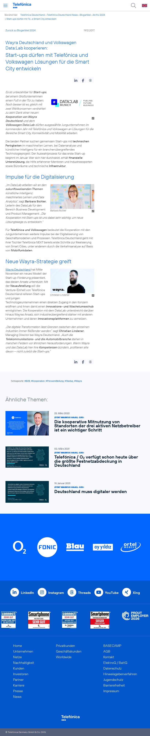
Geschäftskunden (68, 651)
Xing (136, 593)
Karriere (18, 685)
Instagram (56, 593)
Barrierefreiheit (114, 685)
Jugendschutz (113, 680)
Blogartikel (85, 14)
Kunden (18, 668)
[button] (76, 80)
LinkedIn (27, 593)
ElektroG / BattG (115, 663)
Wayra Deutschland (18, 269)
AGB (106, 651)
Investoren (20, 674)
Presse (18, 691)
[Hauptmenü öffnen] (5, 5)
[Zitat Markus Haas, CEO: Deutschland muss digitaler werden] (73, 492)
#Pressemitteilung (55, 381)
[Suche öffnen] (133, 5)
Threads (84, 593)
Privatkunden (65, 646)
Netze (17, 657)
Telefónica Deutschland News (62, 14)
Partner (18, 680)
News (17, 697)
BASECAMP (112, 646)
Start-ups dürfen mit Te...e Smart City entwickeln (31, 18)
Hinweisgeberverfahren (120, 674)
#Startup (69, 381)
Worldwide (64, 657)
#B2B (27, 381)
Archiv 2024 (99, 14)
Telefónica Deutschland (32, 14)
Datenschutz (112, 668)
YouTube (112, 593)
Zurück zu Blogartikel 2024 (20, 30)
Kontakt (108, 657)
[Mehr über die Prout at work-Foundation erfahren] (135, 620)
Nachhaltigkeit (23, 663)
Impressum (111, 691)
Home (17, 646)
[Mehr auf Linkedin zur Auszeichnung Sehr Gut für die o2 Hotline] (70, 620)
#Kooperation (38, 381)
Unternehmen (23, 651)
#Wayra (78, 381)
